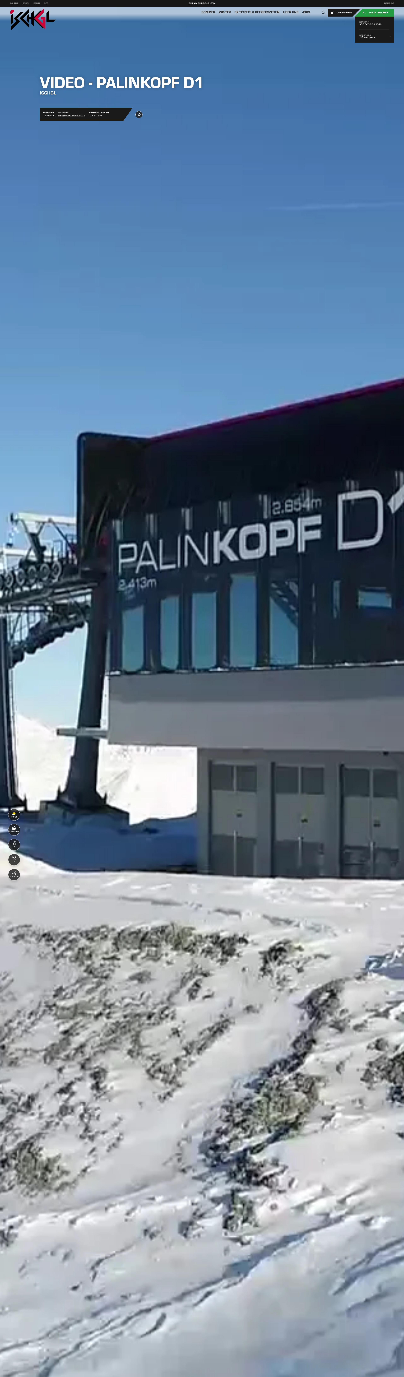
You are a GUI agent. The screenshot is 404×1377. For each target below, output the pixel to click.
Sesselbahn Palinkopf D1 (71, 115)
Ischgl (26, 3)
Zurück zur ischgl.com (202, 3)
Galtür (14, 3)
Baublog (389, 3)
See (46, 3)
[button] (323, 13)
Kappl (36, 3)
